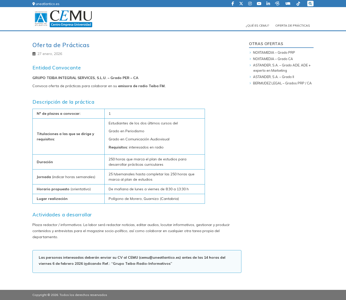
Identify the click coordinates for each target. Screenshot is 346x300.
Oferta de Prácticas (292, 25)
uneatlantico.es (47, 4)
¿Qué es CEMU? (257, 25)
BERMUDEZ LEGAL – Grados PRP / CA (282, 83)
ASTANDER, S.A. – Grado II (273, 77)
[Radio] (288, 3)
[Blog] (277, 3)
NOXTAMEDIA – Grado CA (273, 59)
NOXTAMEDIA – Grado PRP (274, 52)
